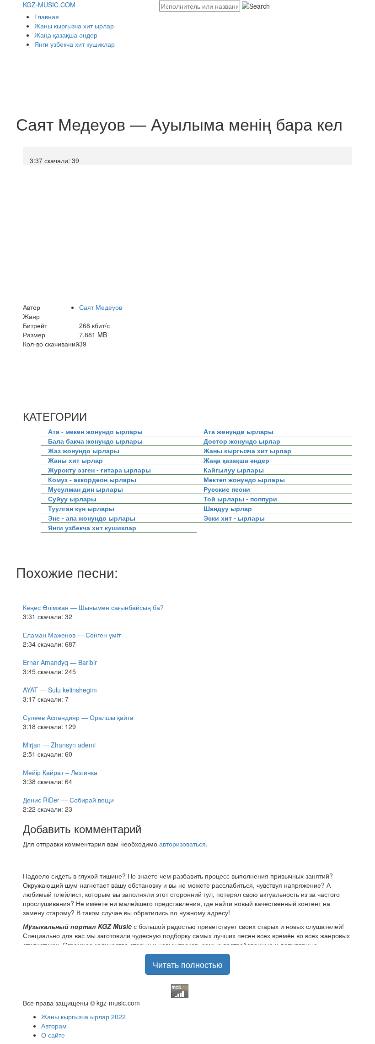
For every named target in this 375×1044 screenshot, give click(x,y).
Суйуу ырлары (72, 498)
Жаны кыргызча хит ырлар (74, 25)
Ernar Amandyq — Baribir (60, 662)
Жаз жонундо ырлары (83, 450)
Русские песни (227, 489)
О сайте (53, 1034)
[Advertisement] (189, 83)
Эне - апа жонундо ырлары (91, 517)
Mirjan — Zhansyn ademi (59, 744)
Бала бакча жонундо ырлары (95, 440)
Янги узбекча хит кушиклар (74, 44)
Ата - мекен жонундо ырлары (95, 431)
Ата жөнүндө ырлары (238, 431)
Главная (46, 16)
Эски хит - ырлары (234, 517)
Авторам (54, 1025)
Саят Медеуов (100, 307)
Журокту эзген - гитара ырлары (99, 469)
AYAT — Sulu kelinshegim (60, 689)
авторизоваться (182, 843)
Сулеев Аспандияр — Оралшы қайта (78, 717)
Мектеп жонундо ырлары (244, 479)
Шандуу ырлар (228, 508)
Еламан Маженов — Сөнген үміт (72, 634)
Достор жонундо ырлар (242, 440)
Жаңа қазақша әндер (65, 34)
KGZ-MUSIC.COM (49, 4)
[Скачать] (25, 160)
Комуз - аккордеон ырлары (92, 479)
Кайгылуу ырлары (234, 469)
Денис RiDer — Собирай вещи (68, 799)
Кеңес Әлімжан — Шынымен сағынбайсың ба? (93, 607)
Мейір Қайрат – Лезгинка (60, 772)
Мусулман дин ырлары (85, 489)
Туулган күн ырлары (81, 508)
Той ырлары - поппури (240, 498)
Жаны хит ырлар (75, 460)
